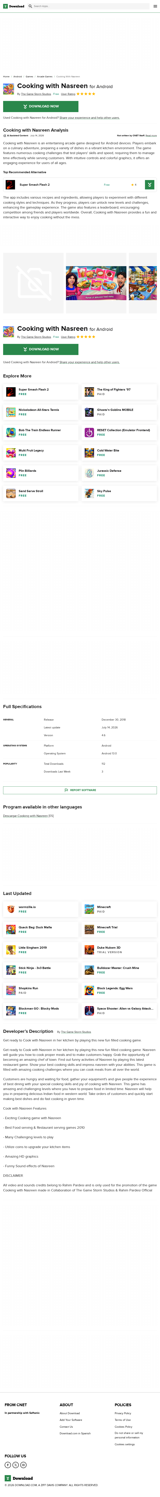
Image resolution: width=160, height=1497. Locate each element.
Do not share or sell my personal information (129, 1435)
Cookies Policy (123, 1426)
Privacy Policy (123, 1413)
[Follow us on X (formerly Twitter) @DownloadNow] (15, 1465)
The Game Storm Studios (76, 1032)
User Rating (68, 94)
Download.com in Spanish (75, 1433)
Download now (44, 106)
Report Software (83, 790)
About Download (70, 1413)
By (34, 94)
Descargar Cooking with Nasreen (25, 816)
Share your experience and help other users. (90, 118)
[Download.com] (13, 6)
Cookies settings (125, 1444)
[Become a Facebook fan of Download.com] (8, 1465)
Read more (151, 135)
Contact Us (66, 1426)
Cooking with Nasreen (65, 86)
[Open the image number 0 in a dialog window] (33, 283)
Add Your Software (71, 1420)
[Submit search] (30, 6)
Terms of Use (123, 1420)
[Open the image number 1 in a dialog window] (96, 283)
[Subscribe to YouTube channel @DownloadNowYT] (23, 1465)
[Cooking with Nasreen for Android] (8, 89)
